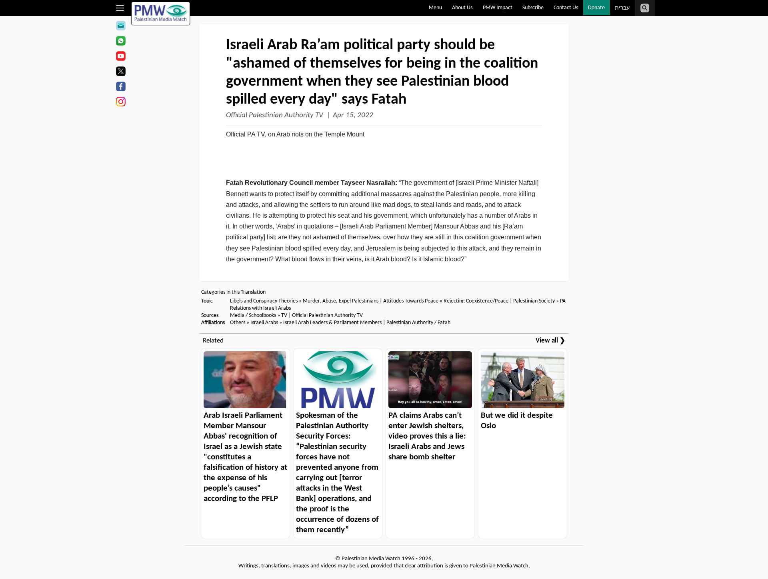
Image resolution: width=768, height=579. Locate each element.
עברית (622, 8)
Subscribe (533, 8)
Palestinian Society (534, 301)
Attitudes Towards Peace (410, 301)
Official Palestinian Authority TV (274, 115)
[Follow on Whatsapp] (120, 42)
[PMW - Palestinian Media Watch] (161, 13)
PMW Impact (497, 8)
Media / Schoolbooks (253, 316)
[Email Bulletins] (120, 26)
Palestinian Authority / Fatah (418, 323)
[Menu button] (120, 8)
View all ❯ (550, 340)
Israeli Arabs (264, 323)
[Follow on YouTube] (120, 57)
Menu (435, 8)
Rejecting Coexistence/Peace (476, 301)
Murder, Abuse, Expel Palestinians (340, 301)
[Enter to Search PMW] (645, 8)
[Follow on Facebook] (120, 87)
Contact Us (566, 8)
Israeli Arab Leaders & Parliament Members (332, 323)
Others (237, 323)
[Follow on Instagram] (120, 102)
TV (284, 316)
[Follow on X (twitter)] (120, 72)
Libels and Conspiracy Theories (264, 301)
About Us (462, 8)
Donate (596, 8)
